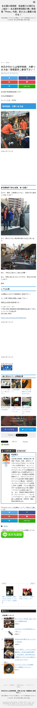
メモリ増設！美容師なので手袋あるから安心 (26, 391)
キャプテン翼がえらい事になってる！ (5, 391)
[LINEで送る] (5, 444)
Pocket (25, 442)
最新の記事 (22, 451)
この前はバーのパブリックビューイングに (16, 409)
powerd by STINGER (27, 705)
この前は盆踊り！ (15, 390)
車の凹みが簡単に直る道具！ (5, 408)
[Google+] (8, 463)
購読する (6, 611)
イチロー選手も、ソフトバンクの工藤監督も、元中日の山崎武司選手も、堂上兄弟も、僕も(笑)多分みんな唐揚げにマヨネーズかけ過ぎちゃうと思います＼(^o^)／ (25, 654)
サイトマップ (29, 685)
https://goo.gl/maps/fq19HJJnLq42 (13, 318)
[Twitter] (3, 463)
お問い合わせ (20, 685)
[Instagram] (6, 465)
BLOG (6, 526)
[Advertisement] (18, 42)
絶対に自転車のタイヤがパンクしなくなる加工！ (26, 410)
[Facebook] (6, 463)
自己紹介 (12, 685)
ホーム (5, 685)
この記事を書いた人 (9, 451)
